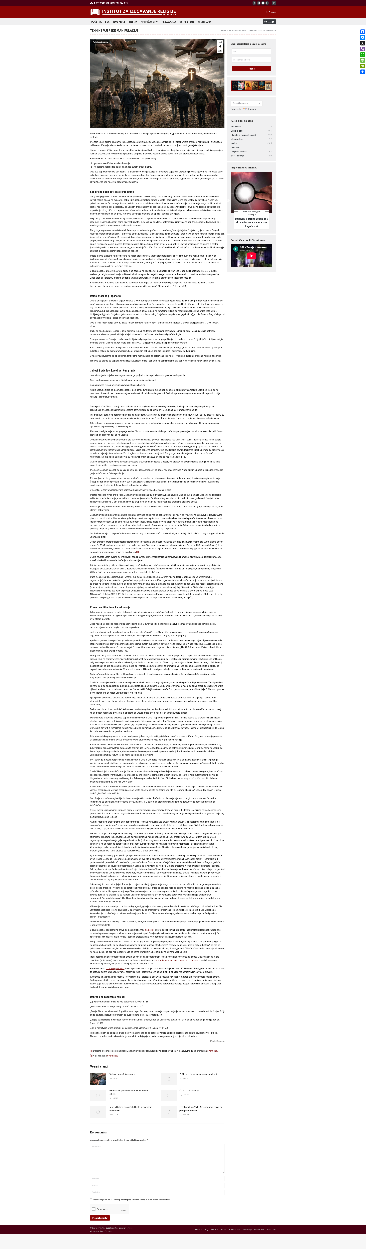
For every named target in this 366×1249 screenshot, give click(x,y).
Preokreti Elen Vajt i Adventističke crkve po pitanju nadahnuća (200, 1109)
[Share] (362, 72)
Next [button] (275, 199)
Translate (252, 109)
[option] (251, 199)
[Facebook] (362, 32)
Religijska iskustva (100, 42)
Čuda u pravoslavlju (189, 1090)
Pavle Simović (106, 1231)
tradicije (149, 930)
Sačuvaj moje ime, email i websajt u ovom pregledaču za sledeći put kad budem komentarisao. (132, 1200)
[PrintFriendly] (362, 66)
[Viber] (362, 49)
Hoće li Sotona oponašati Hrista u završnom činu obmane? (130, 1109)
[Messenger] (362, 37)
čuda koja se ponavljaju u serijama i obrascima (177, 960)
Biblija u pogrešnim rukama (122, 1074)
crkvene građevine (115, 968)
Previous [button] (228, 199)
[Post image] (98, 1079)
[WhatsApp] (362, 54)
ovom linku (212, 1051)
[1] (137, 552)
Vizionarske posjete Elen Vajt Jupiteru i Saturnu (128, 1092)
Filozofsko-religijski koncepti (251, 213)
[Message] (362, 60)
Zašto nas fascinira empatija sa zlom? (198, 1074)
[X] (362, 43)
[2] (192, 597)
